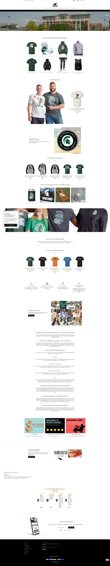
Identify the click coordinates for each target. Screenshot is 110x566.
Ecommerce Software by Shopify (55, 562)
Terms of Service (26, 545)
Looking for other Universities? (29, 0)
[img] (55, 490)
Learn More (31, 456)
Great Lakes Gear (61, 8)
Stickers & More (46, 8)
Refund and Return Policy (28, 548)
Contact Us (74, 8)
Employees (26, 553)
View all (55, 160)
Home (35, 8)
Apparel (39, 8)
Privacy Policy (26, 546)
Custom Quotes (26, 551)
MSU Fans (53, 8)
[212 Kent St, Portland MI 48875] (55, 475)
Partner (68, 8)
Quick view (77, 106)
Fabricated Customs (38, 452)
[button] (75, 111)
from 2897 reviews (55, 491)
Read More (31, 315)
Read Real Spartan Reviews (11, 225)
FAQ (25, 552)
